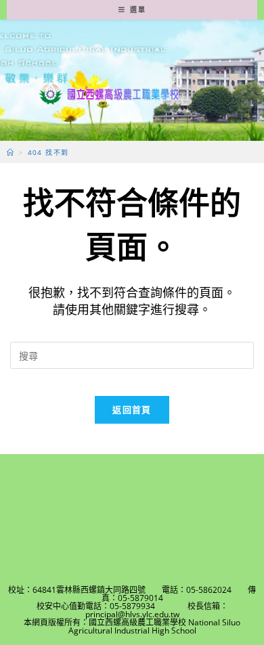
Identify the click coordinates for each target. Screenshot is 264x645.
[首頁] (10, 152)
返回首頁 (131, 409)
